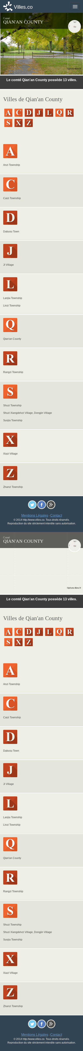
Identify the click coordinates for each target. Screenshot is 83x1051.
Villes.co (23, 7)
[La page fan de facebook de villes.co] (41, 504)
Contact (56, 515)
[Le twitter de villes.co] (32, 504)
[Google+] (51, 504)
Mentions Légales (34, 515)
